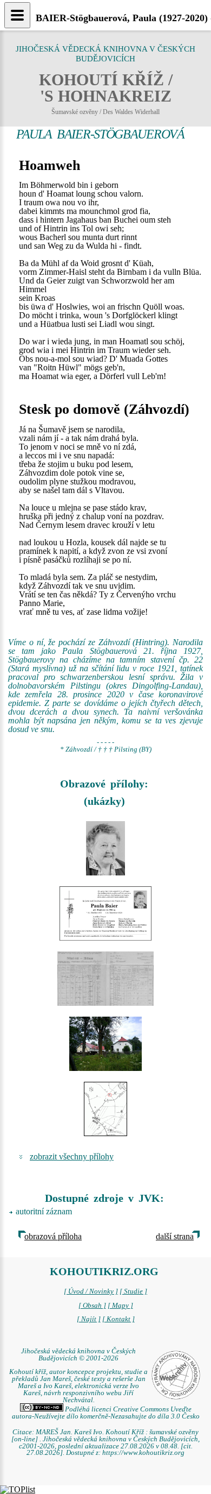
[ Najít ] (89, 1319)
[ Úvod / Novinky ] (91, 1291)
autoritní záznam (44, 1211)
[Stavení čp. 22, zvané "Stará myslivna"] (105, 1044)
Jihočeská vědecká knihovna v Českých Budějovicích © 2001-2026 (78, 1354)
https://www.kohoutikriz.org (143, 1453)
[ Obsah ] (92, 1305)
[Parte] (105, 848)
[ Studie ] (133, 1291)
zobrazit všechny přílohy (72, 1156)
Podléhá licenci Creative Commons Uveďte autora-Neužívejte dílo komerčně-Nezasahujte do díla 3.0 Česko (106, 1412)
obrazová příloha (53, 1236)
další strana (175, 1236)
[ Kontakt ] (118, 1319)
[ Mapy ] (120, 1305)
